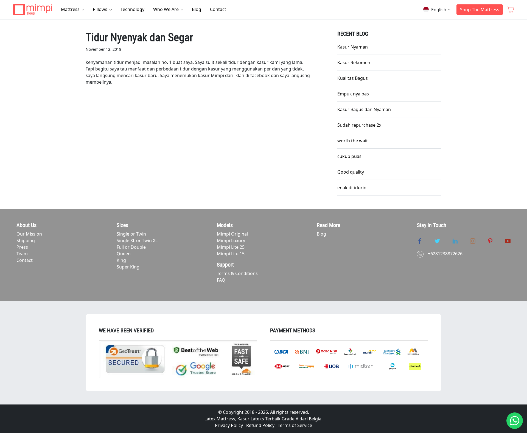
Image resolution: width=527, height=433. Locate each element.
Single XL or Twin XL (137, 240)
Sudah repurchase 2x (359, 125)
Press (22, 247)
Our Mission (29, 234)
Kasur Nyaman (352, 47)
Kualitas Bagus (352, 78)
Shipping (25, 240)
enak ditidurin (351, 188)
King (121, 260)
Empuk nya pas (353, 94)
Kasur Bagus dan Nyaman (364, 109)
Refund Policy (260, 425)
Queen (124, 254)
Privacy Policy (229, 425)
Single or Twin (131, 234)
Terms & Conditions (237, 273)
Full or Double (131, 247)
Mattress (71, 9)
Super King (128, 267)
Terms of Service (295, 425)
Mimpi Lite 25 (231, 247)
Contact (218, 9)
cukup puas (349, 156)
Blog (196, 9)
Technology (132, 9)
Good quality (350, 172)
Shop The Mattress (479, 10)
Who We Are (166, 9)
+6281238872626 (445, 254)
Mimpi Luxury (231, 240)
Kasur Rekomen (353, 63)
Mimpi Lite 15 (231, 254)
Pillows (100, 9)
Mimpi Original (232, 234)
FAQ (221, 280)
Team (22, 254)
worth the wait (352, 141)
